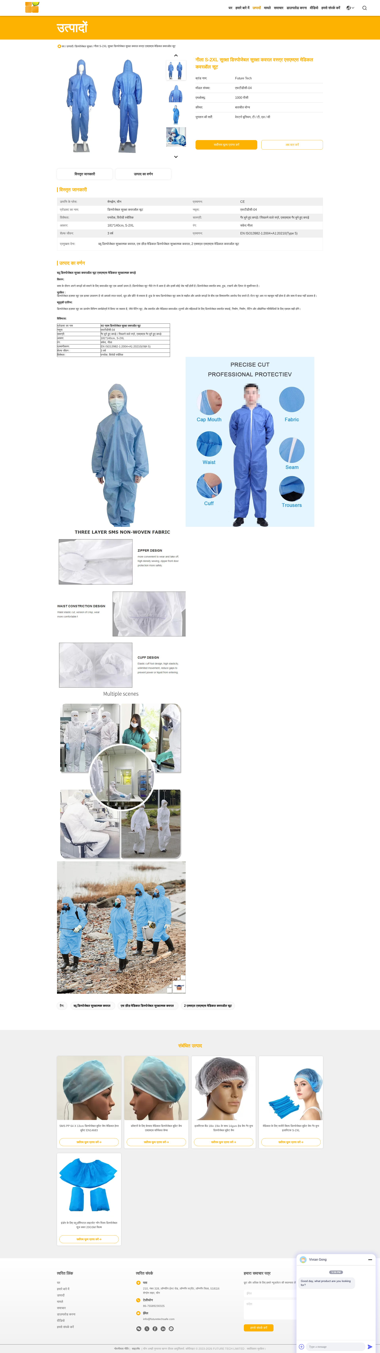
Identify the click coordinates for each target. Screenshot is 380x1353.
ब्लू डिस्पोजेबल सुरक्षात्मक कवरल (92, 1005)
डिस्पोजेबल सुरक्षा (83, 46)
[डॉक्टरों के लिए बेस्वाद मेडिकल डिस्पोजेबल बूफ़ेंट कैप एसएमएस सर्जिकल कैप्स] (156, 1088)
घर (230, 8)
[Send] (370, 1346)
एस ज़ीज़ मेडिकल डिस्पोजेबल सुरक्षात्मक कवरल (147, 1005)
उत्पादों (257, 8)
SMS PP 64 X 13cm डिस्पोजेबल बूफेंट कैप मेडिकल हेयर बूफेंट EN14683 (89, 1128)
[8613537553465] (171, 1329)
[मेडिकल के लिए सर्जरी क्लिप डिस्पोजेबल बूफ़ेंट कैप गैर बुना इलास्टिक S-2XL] (291, 1088)
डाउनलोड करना (297, 8)
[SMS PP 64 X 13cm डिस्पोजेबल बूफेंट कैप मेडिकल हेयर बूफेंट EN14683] (89, 1088)
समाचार (278, 8)
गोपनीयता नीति (121, 1348)
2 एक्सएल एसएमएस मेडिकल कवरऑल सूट (208, 1005)
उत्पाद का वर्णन (143, 174)
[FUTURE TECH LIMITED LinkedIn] (163, 1329)
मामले (267, 8)
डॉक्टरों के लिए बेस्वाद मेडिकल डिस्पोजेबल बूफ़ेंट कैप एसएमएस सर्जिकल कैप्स (156, 1128)
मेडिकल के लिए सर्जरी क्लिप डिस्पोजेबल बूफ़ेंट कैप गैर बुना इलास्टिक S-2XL (291, 1128)
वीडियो (314, 8)
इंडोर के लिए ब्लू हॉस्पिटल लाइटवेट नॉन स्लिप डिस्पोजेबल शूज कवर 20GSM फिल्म (89, 1225)
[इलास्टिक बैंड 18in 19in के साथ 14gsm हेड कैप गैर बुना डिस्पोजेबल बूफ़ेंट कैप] (224, 1088)
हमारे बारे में (242, 8)
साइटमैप (136, 1348)
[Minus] (370, 1259)
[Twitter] (147, 1329)
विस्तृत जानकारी (85, 174)
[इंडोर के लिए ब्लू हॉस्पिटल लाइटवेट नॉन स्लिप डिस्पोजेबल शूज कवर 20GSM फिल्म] (89, 1185)
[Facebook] (155, 1329)
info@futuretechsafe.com (159, 1319)
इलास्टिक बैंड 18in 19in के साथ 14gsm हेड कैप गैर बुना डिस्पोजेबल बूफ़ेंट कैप (224, 1128)
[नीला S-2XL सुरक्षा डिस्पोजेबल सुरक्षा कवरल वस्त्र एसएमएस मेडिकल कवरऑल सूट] (109, 105)
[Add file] (301, 1346)
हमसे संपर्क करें (330, 8)
